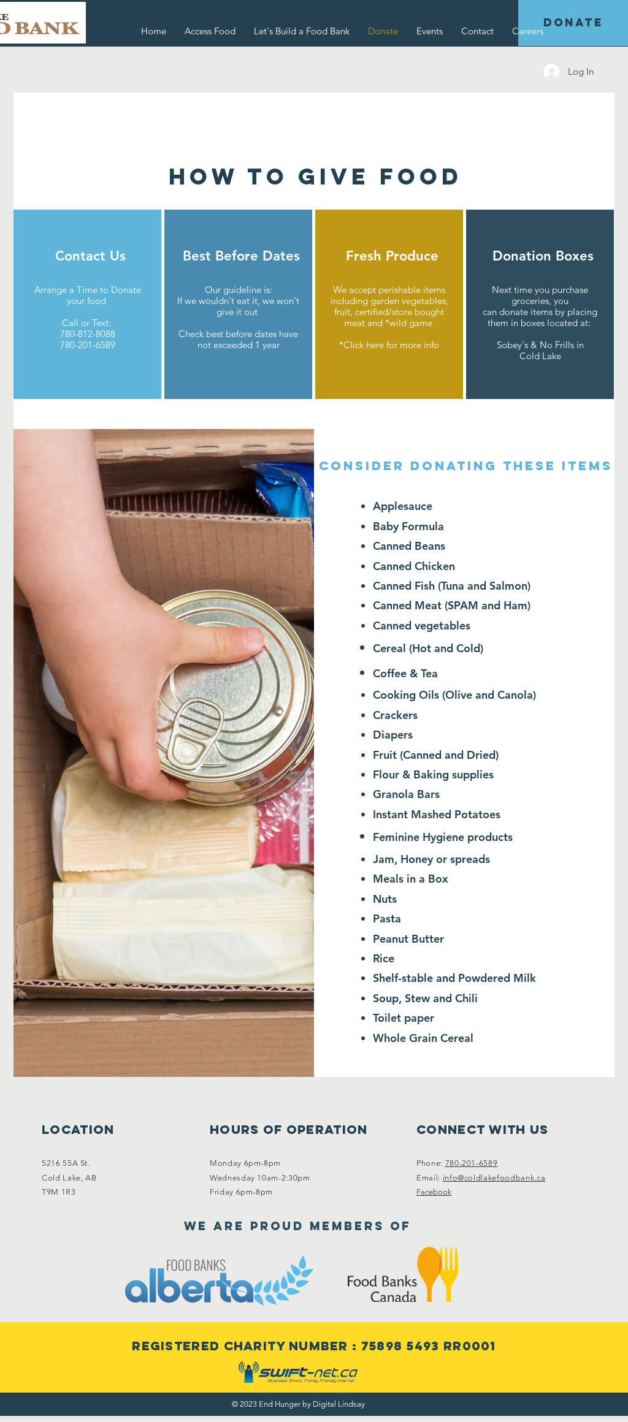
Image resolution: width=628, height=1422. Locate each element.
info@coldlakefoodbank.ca (494, 1177)
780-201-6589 (471, 1163)
